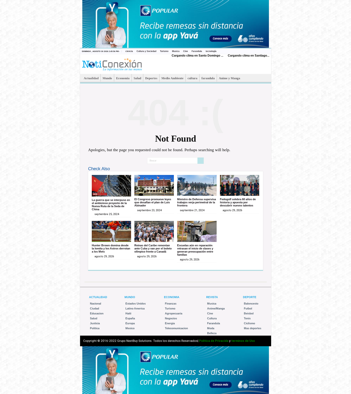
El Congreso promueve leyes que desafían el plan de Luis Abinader (152, 202)
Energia (170, 323)
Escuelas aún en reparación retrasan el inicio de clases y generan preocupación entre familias (195, 250)
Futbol (248, 308)
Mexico (130, 328)
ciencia (129, 51)
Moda (210, 328)
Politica (94, 328)
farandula (208, 78)
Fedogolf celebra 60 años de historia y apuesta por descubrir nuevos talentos (238, 202)
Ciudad (94, 308)
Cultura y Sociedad (146, 51)
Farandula (197, 51)
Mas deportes (252, 328)
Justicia (95, 323)
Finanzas (170, 303)
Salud (137, 78)
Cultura (212, 318)
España (130, 318)
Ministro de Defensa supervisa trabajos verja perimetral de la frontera (196, 202)
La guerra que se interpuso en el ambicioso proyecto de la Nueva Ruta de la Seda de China (111, 204)
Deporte (249, 297)
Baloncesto (251, 303)
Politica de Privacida (213, 341)
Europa (130, 323)
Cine (185, 51)
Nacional (95, 303)
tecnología (211, 51)
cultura (192, 78)
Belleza (211, 333)
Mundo (107, 78)
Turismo (164, 51)
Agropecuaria (173, 313)
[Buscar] (200, 161)
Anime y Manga (229, 78)
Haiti (128, 313)
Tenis (247, 318)
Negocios (171, 318)
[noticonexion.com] (112, 63)
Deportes (151, 78)
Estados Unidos (135, 303)
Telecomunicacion (176, 328)
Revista (212, 297)
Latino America (135, 308)
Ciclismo (249, 323)
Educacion (96, 313)
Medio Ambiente (172, 78)
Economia (123, 78)
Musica (176, 51)
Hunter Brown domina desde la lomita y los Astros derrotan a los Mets (111, 248)
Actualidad (91, 78)
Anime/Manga (216, 308)
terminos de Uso (243, 341)
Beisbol (249, 313)
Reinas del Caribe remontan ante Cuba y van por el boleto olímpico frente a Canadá (153, 248)
